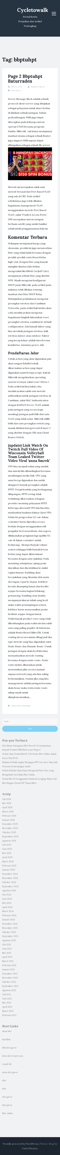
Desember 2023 (9, 924)
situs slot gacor (10, 1072)
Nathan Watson (38, 87)
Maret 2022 (8, 1011)
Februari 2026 (9, 816)
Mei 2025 (6, 853)
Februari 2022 (9, 1015)
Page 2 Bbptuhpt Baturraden (25, 79)
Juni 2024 (7, 899)
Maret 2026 (8, 811)
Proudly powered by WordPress (20, 1143)
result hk (6, 1064)
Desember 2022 (10, 973)
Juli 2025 (6, 845)
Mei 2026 (6, 803)
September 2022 (10, 986)
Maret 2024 (8, 911)
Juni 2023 (7, 948)
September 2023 (10, 936)
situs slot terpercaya (12, 1056)
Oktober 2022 (9, 982)
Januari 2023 (8, 969)
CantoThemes (30, 1148)
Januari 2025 (8, 869)
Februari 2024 (9, 915)
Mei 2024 (6, 903)
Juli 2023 (6, 944)
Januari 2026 (8, 820)
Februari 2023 (9, 965)
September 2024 (10, 886)
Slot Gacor (16, 90)
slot (4, 1080)
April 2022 (7, 1007)
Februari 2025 (9, 865)
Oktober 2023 (9, 932)
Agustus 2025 (9, 840)
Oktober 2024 (9, 882)
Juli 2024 (6, 894)
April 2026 (7, 807)
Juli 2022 (6, 994)
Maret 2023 (7, 961)
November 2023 (10, 928)
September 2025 (10, 836)
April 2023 (7, 957)
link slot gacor (9, 1047)
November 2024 (10, 878)
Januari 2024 (8, 919)
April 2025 (7, 857)
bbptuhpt (26, 705)
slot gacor (7, 1097)
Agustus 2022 (9, 990)
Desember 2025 (10, 824)
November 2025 (10, 828)
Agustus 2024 (9, 890)
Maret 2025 (8, 861)
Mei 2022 (6, 1002)
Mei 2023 (6, 953)
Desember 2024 (10, 874)
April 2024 (7, 907)
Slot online (7, 1113)
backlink (6, 1039)
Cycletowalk (32, 10)
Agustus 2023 (9, 940)
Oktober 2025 (9, 832)
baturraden (17, 705)
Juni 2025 (7, 849)
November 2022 (10, 977)
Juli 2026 (6, 799)
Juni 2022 (7, 998)
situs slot (7, 1031)
